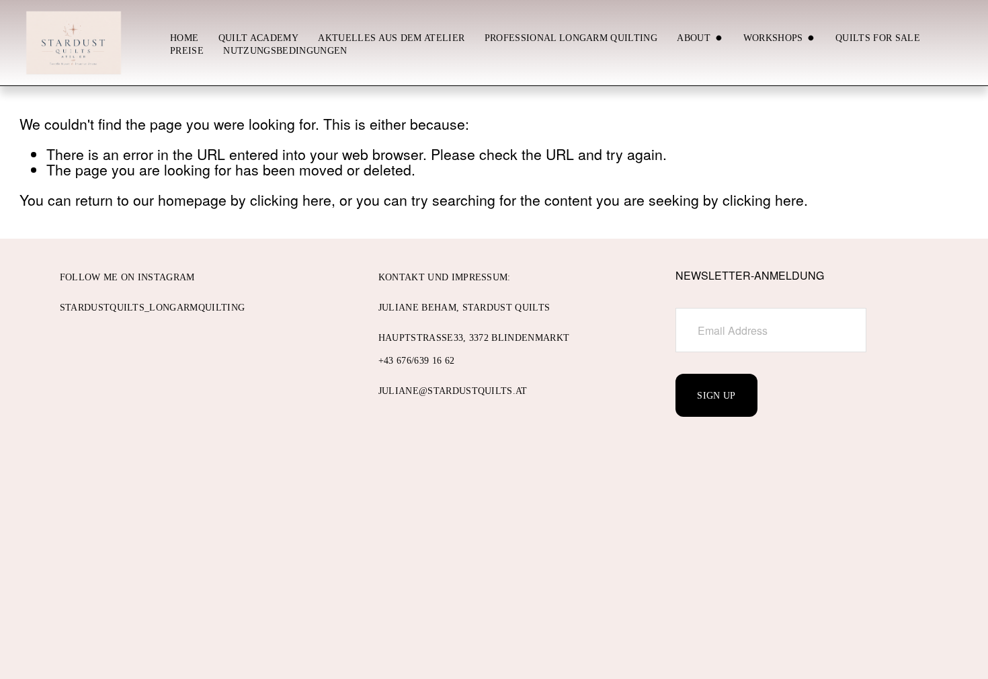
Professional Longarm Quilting (571, 37)
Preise (187, 50)
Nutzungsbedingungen (285, 50)
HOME (184, 37)
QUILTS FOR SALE (877, 37)
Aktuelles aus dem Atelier (391, 37)
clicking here (290, 200)
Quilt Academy (258, 37)
